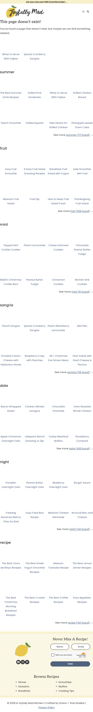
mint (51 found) (80, 291)
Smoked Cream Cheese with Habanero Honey (10, 360)
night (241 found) (79, 529)
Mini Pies (82, 326)
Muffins (62, 686)
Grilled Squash (34, 123)
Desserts (23, 686)
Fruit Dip (34, 199)
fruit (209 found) (80, 211)
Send (70, 663)
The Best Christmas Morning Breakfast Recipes (10, 606)
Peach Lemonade (34, 245)
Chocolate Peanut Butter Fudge (82, 250)
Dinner (22, 682)
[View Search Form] (88, 11)
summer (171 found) (78, 135)
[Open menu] (83, 11)
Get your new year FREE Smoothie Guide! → (46, 2)
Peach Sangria (11, 326)
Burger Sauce (82, 482)
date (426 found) (79, 448)
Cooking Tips (66, 691)
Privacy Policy (46, 707)
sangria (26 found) (78, 372)
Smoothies (65, 682)
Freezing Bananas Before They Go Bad (11, 517)
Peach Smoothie (11, 123)
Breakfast (24, 691)
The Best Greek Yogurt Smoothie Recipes (34, 568)
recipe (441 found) (79, 622)
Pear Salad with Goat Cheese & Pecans (82, 360)
